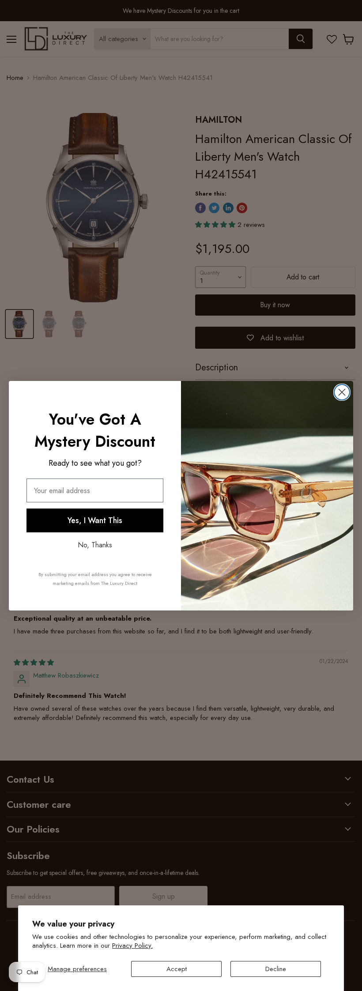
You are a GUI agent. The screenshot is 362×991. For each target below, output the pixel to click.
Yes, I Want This (95, 520)
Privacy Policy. (132, 945)
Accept (176, 969)
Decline (275, 969)
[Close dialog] (342, 392)
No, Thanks (95, 545)
